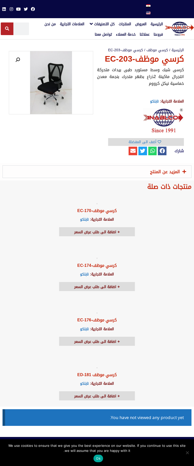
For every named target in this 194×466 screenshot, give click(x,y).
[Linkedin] (4, 9)
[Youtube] (18, 9)
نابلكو (154, 101)
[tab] (97, 172)
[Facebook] (33, 9)
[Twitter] (25, 9)
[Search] (7, 28)
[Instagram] (11, 9)
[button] (162, 151)
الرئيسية (178, 50)
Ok (98, 458)
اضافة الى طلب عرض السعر (95, 232)
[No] (187, 452)
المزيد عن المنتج (165, 172)
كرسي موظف (157, 50)
